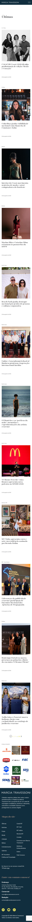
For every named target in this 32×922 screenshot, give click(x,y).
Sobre (18, 852)
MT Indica (20, 830)
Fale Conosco (21, 855)
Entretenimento (6, 847)
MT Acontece (6, 854)
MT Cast (19, 827)
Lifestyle (4, 839)
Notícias (4, 827)
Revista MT (20, 834)
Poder (3, 831)
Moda (3, 835)
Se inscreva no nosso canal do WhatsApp (13, 867)
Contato (19, 837)
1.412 (19, 736)
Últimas (4, 824)
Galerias (4, 851)
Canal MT (19, 824)
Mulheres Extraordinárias (21, 847)
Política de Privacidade (8, 857)
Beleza (4, 843)
